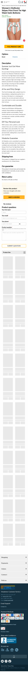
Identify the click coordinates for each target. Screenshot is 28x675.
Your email (5, 215)
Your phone (5, 221)
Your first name (6, 209)
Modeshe (15, 57)
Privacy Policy (11, 666)
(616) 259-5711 (7, 596)
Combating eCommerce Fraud (8, 624)
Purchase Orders (5, 631)
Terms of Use (4, 666)
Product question (7, 227)
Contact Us (3, 606)
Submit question (14, 246)
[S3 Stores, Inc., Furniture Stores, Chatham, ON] (8, 640)
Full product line (14, 47)
